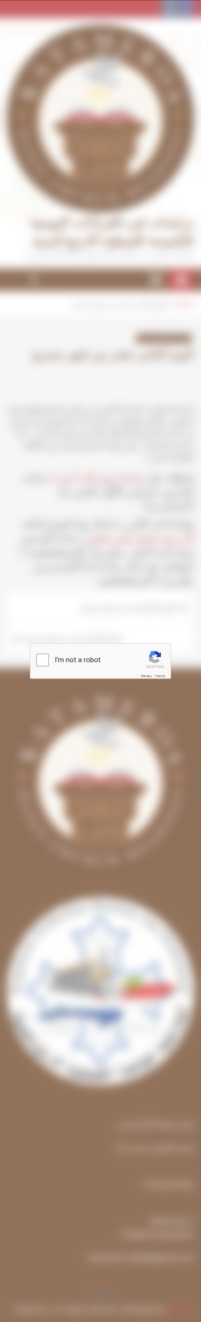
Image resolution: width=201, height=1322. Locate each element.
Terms (160, 675)
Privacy (146, 675)
